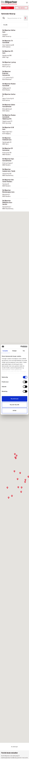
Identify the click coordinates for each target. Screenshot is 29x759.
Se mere (21, 35)
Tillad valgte (14, 404)
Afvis (14, 410)
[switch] (25, 382)
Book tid (21, 31)
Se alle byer (14, 746)
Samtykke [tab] (5, 350)
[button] (27, 2)
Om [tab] (24, 350)
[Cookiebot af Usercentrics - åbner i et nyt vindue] (20, 347)
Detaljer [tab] (14, 350)
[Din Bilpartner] (9, 2)
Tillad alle (14, 398)
